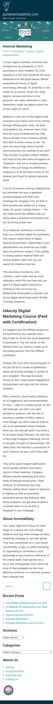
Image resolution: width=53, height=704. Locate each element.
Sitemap (10, 667)
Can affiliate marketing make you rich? (26, 602)
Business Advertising (17, 618)
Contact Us (12, 679)
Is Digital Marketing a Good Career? (25, 622)
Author (31, 51)
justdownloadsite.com (20, 14)
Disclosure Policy (15, 671)
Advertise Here (14, 675)
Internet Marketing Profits (19, 614)
